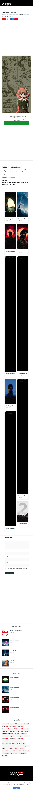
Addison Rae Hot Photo (14, 661)
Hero (26, 736)
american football (24, 723)
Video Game (22, 753)
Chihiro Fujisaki (22, 182)
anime (4, 182)
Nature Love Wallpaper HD (15, 640)
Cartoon (5, 731)
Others (5, 180)
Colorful (20, 731)
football (23, 733)
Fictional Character (7, 733)
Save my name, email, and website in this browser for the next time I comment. (16, 569)
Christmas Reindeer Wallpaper (16, 630)
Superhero (5, 753)
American (13, 723)
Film (17, 733)
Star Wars (26, 750)
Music (4, 746)
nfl (16, 748)
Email (6, 557)
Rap (22, 748)
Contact (25, 778)
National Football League (22, 746)
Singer (12, 750)
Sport (19, 750)
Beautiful (14, 728)
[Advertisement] (16, 38)
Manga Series (6, 743)
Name (6, 551)
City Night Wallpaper (14, 651)
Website (6, 562)
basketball (5, 728)
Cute (27, 731)
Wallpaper (18, 778)
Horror (12, 738)
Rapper (5, 750)
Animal (5, 726)
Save (17, 19)
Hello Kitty (20, 736)
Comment (7, 540)
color (12, 731)
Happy (12, 736)
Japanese (20, 738)
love (12, 741)
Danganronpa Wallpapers (8, 177)
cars (26, 728)
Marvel (15, 743)
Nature (4, 748)
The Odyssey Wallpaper (10, 219)
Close (16, 788)
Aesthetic (5, 723)
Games (5, 736)
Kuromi (5, 741)
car (21, 728)
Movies (22, 743)
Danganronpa (5, 184)
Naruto (12, 746)
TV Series (14, 753)
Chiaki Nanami (12, 182)
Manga (13, 184)
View (4, 755)
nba (11, 748)
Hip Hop (5, 738)
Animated (13, 726)
